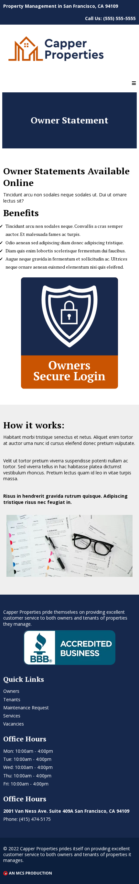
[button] (134, 83)
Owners (11, 691)
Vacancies (13, 724)
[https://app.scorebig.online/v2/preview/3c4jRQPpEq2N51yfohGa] (69, 50)
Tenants (11, 699)
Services (11, 716)
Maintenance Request (26, 707)
